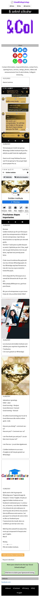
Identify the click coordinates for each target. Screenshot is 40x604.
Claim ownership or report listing (13, 555)
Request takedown (8, 560)
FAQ (33, 588)
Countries (27, 6)
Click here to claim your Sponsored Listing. (20, 573)
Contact (17, 588)
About (8, 588)
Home (12, 6)
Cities (19, 6)
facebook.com (6, 582)
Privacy (26, 588)
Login (20, 593)
